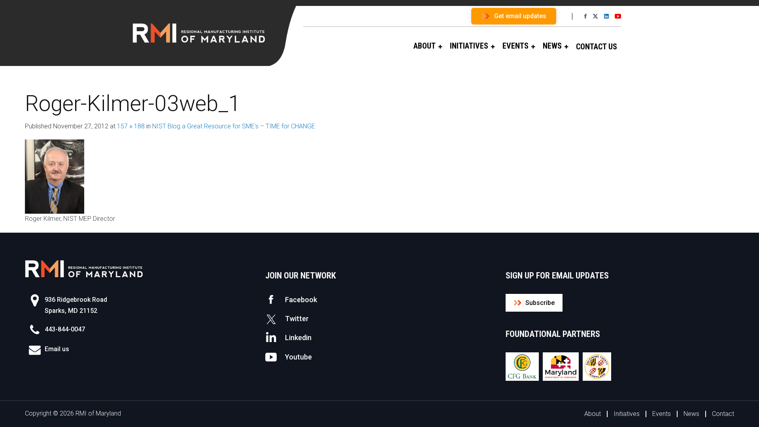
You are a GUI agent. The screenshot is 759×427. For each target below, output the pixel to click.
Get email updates (520, 16)
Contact (723, 414)
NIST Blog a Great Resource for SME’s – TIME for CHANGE (233, 126)
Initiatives (627, 414)
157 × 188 (131, 126)
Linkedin (298, 337)
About (592, 414)
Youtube (298, 357)
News (691, 414)
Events (661, 414)
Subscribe (540, 303)
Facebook (301, 299)
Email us (57, 349)
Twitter (297, 318)
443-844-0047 (65, 329)
